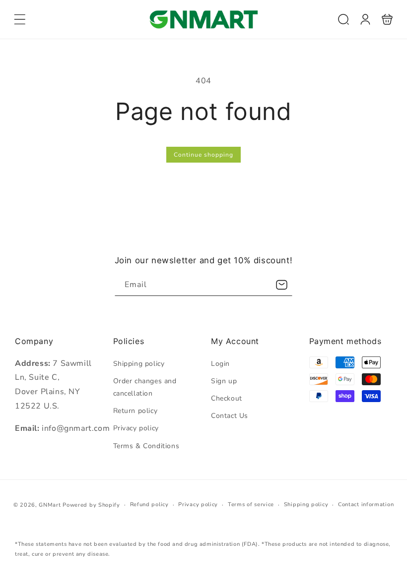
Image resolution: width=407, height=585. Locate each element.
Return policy (135, 410)
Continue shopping (203, 155)
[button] (20, 19)
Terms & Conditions (146, 446)
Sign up (224, 381)
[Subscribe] (281, 284)
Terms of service (251, 504)
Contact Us (229, 415)
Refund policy (149, 504)
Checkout (226, 398)
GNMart (50, 505)
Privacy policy (136, 428)
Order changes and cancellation (145, 387)
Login (220, 363)
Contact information (366, 504)
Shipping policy (139, 363)
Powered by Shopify (91, 505)
